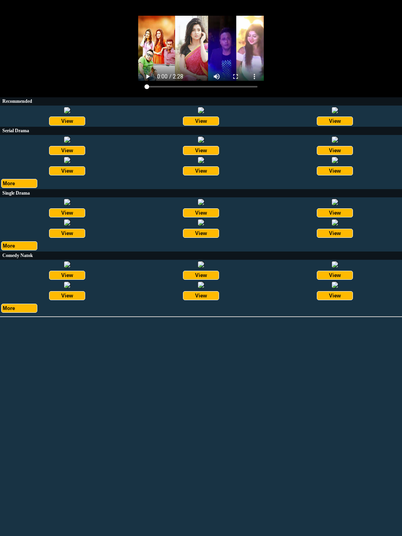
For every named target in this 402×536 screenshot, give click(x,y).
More (9, 183)
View (67, 121)
